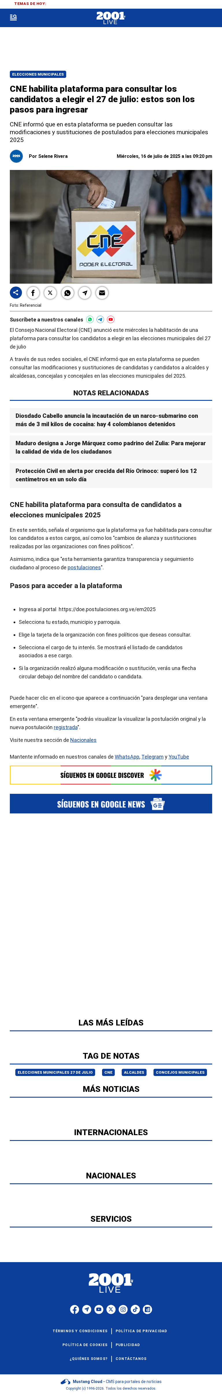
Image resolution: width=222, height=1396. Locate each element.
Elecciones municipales (38, 74)
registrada (65, 727)
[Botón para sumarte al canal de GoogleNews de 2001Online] (111, 803)
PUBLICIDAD (128, 1345)
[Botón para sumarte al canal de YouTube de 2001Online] (110, 319)
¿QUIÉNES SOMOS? (89, 1359)
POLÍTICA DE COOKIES (85, 1345)
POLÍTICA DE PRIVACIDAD (141, 1331)
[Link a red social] (74, 1309)
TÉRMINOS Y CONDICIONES (80, 1331)
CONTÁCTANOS (131, 1359)
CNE (108, 1072)
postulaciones (84, 567)
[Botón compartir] (16, 293)
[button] (33, 293)
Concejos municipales (180, 1072)
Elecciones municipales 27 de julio (55, 1072)
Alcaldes (134, 1072)
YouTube (179, 757)
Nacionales (83, 740)
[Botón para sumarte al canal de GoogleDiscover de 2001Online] (111, 775)
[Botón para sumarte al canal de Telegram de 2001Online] (100, 319)
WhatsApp (127, 757)
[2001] (110, 18)
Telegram (152, 757)
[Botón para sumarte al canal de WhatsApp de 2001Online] (90, 319)
